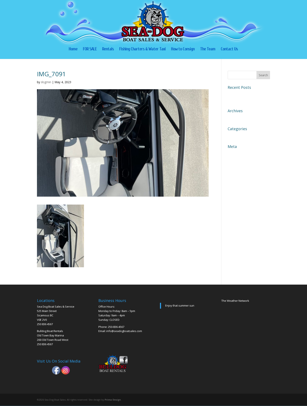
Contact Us (229, 49)
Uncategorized (239, 135)
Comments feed (240, 167)
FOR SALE (90, 49)
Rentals (108, 49)
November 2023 (240, 117)
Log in (232, 153)
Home (73, 49)
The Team (207, 49)
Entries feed (237, 160)
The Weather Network (235, 301)
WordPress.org (239, 175)
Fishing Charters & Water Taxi (142, 49)
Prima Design (113, 399)
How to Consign (183, 49)
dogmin (46, 82)
